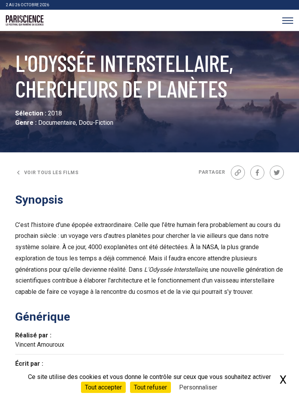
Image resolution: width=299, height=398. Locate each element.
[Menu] (287, 20)
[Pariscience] (25, 20)
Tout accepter (103, 387)
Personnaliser (198, 387)
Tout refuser (150, 387)
